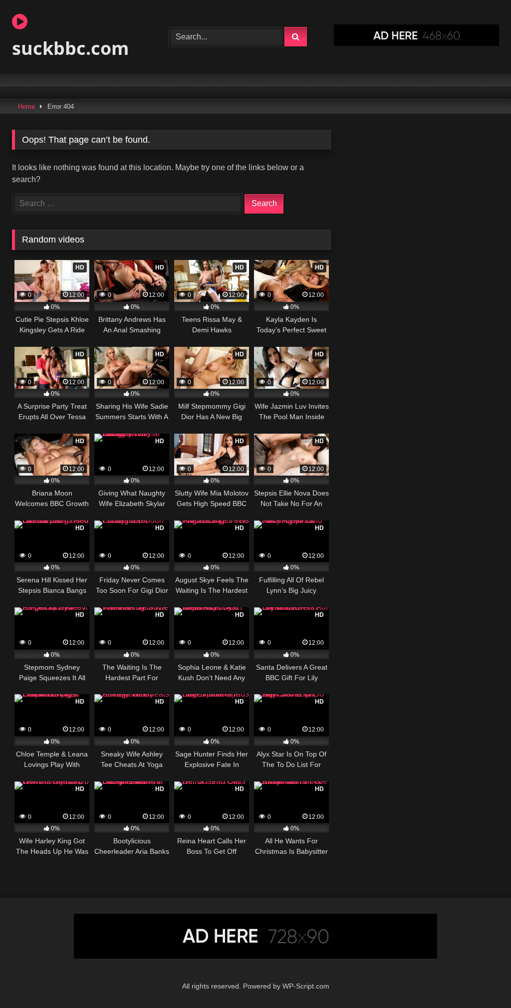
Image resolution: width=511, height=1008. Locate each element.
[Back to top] (480, 978)
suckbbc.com (70, 48)
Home (26, 106)
